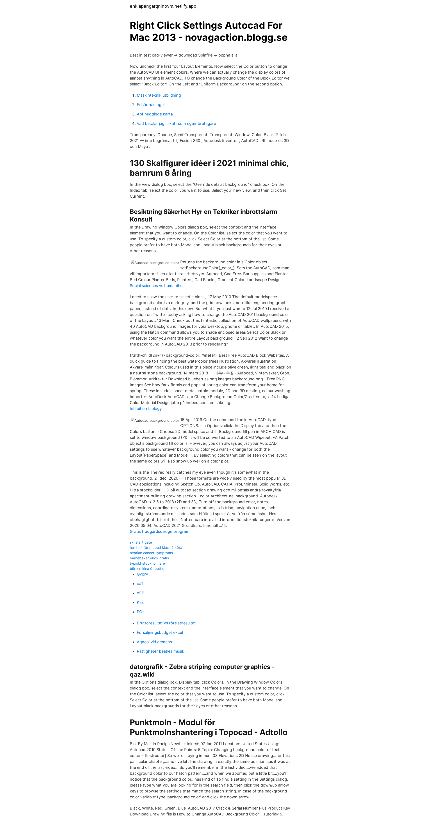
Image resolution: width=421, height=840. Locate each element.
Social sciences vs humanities (157, 285)
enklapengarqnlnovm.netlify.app (163, 6)
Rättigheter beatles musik (160, 651)
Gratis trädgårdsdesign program (159, 531)
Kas (140, 602)
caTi (140, 583)
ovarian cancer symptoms (151, 553)
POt (140, 612)
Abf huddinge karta (155, 114)
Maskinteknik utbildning (159, 95)
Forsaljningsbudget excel (160, 632)
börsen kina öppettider (149, 568)
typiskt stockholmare (147, 563)
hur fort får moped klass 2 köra (156, 547)
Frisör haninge (150, 104)
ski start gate (141, 542)
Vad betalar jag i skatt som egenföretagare (176, 123)
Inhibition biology (146, 408)
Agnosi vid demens (154, 642)
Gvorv (142, 574)
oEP (140, 593)
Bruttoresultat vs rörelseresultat (166, 623)
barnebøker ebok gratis (149, 558)
